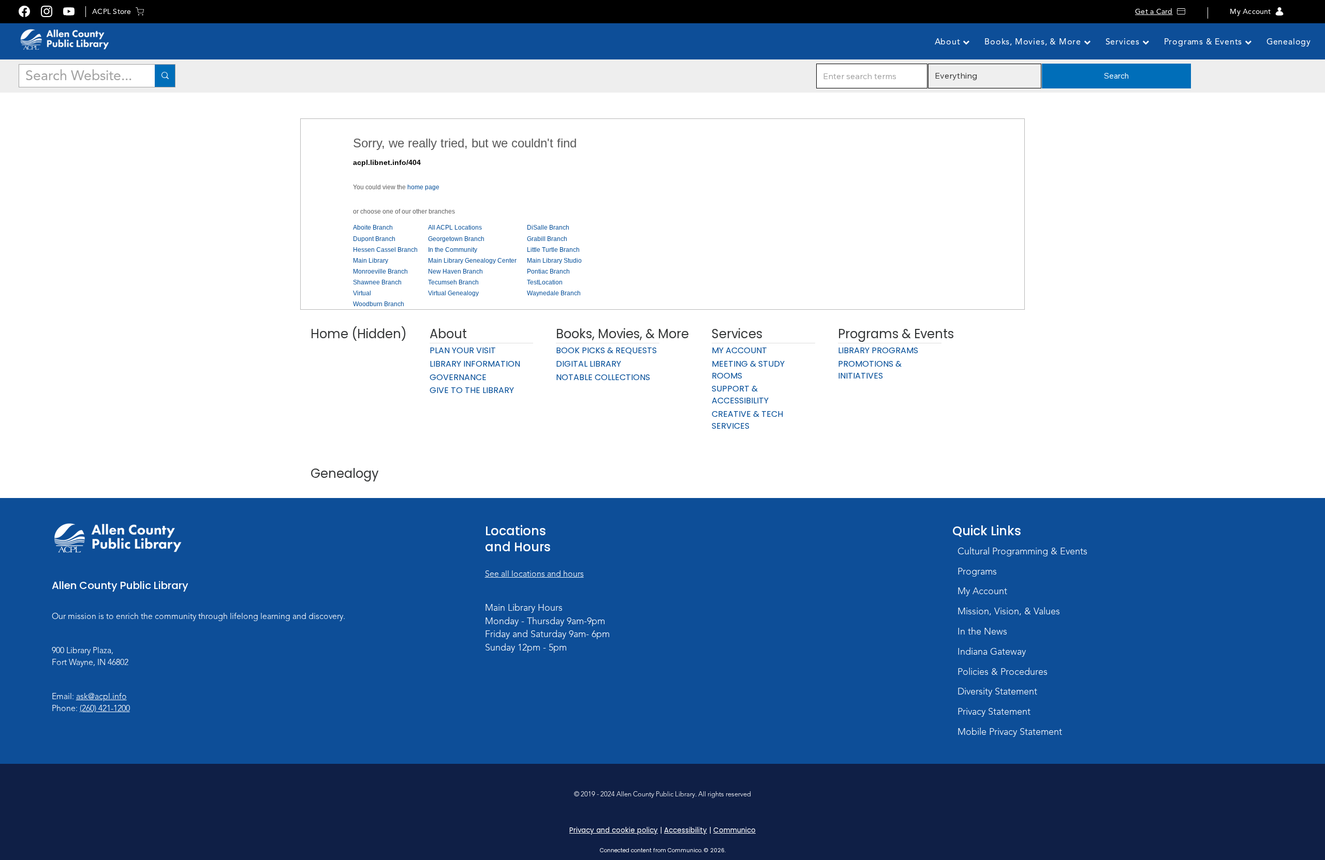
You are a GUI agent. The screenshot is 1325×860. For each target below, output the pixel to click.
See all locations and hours (534, 574)
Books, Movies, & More (1034, 42)
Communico (734, 830)
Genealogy (1289, 42)
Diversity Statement (997, 691)
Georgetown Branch (456, 239)
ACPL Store (111, 11)
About (949, 42)
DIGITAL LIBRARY (588, 364)
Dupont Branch (374, 239)
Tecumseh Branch (453, 282)
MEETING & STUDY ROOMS (748, 370)
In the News (982, 631)
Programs (977, 571)
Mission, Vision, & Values (1009, 611)
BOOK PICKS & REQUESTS (606, 350)
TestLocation (545, 282)
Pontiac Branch (548, 271)
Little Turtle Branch (553, 249)
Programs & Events (1204, 42)
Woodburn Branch (378, 304)
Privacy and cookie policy (613, 830)
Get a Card (1153, 11)
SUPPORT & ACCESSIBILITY (740, 394)
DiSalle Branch (548, 227)
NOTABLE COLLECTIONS (603, 377)
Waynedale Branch (554, 293)
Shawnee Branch (377, 282)
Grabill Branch (547, 239)
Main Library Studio (554, 260)
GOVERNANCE (458, 377)
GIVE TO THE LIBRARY (472, 390)
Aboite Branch (373, 227)
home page (423, 187)
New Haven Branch (455, 271)
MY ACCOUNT (739, 350)
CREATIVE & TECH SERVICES (747, 420)
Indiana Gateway (992, 651)
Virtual (362, 293)
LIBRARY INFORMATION (475, 364)
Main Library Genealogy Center (472, 260)
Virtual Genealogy (453, 293)
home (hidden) (359, 333)
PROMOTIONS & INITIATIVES (870, 370)
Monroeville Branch (380, 271)
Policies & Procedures (1003, 671)
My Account (1250, 11)
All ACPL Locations (455, 227)
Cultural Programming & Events (1022, 551)
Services (1124, 42)
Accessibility (685, 830)
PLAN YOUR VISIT (463, 350)
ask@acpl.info (101, 696)
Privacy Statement (994, 711)
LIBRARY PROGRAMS (878, 350)
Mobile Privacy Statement (1010, 731)
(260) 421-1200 (105, 708)
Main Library (370, 260)
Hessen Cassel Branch (385, 249)
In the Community (452, 249)
